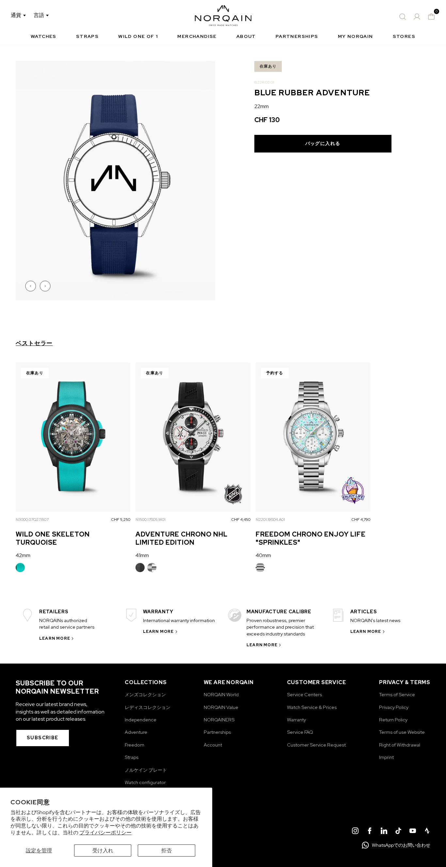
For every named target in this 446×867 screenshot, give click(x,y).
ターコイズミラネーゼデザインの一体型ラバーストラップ (20, 567)
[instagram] (355, 831)
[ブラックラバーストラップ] (140, 567)
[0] (431, 17)
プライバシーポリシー (105, 832)
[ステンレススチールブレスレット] (151, 567)
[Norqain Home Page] (223, 16)
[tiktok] (398, 831)
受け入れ (102, 850)
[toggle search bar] (402, 17)
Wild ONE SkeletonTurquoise (53, 538)
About (246, 36)
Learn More (54, 638)
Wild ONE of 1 (138, 36)
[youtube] (412, 831)
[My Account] (417, 17)
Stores (404, 36)
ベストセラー (34, 343)
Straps (87, 36)
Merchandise (196, 36)
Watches (43, 36)
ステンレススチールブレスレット (151, 567)
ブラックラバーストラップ (140, 567)
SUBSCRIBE (42, 738)
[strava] (427, 831)
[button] (31, 286)
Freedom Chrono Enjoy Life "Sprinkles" (311, 538)
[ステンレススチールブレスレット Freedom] (260, 567)
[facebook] (369, 831)
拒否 (166, 850)
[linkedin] (384, 831)
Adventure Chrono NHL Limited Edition (181, 538)
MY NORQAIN (355, 36)
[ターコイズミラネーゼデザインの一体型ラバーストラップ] (20, 567)
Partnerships (297, 36)
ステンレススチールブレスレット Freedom (260, 567)
